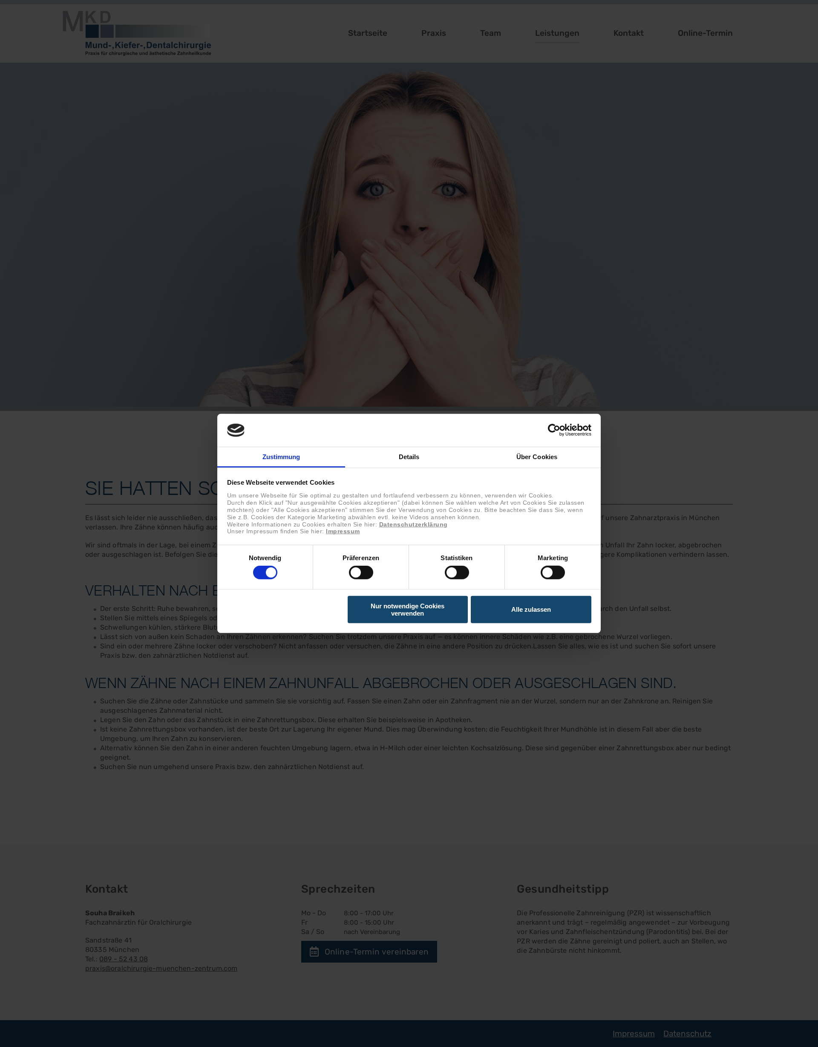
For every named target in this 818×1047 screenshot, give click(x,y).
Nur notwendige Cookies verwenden (407, 609)
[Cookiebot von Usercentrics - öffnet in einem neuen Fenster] (554, 430)
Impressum (343, 531)
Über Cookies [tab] (536, 456)
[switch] (361, 572)
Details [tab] (409, 456)
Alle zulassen (531, 609)
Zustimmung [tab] (281, 456)
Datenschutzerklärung (413, 524)
